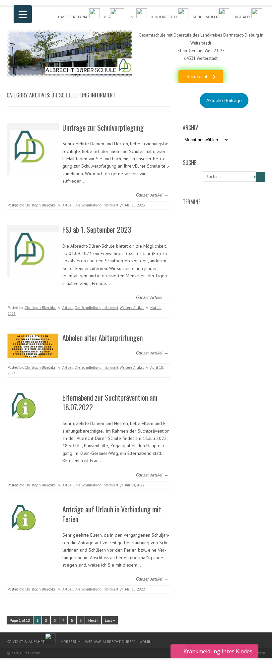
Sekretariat (196, 76)
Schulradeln (206, 16)
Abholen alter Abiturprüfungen (102, 337)
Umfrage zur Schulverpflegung (103, 127)
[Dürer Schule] (70, 75)
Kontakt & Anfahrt (26, 641)
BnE (132, 16)
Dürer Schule (30, 653)
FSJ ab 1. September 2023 (96, 229)
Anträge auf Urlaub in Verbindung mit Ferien (111, 514)
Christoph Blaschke (40, 205)
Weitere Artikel (132, 307)
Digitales (242, 16)
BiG (107, 16)
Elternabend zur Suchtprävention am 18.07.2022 (109, 402)
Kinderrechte (164, 16)
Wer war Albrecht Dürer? (110, 641)
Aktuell (67, 205)
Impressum (70, 641)
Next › (93, 620)
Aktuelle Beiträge (224, 100)
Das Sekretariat (73, 16)
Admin (146, 641)
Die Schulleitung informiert (96, 205)
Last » (110, 620)
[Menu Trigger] (23, 14)
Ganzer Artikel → (152, 195)
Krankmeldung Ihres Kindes (217, 651)
